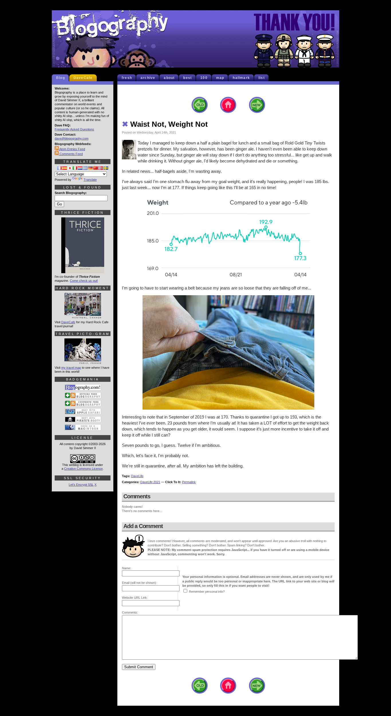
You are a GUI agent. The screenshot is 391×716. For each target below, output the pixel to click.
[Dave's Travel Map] (82, 361)
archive (148, 78)
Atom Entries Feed (72, 149)
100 (204, 78)
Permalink (189, 482)
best (187, 78)
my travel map (71, 367)
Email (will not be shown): (139, 582)
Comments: (130, 612)
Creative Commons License (83, 468)
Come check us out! (84, 280)
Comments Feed (71, 154)
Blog (60, 78)
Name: (126, 568)
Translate (90, 179)
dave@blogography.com (71, 138)
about (169, 78)
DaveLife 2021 (150, 482)
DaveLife (137, 476)
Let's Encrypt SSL (81, 484)
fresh (127, 78)
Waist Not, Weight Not (165, 124)
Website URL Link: (135, 597)
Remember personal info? (207, 591)
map (220, 78)
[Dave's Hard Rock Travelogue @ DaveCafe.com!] (82, 316)
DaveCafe (83, 78)
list (261, 78)
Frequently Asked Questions (74, 129)
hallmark (241, 78)
